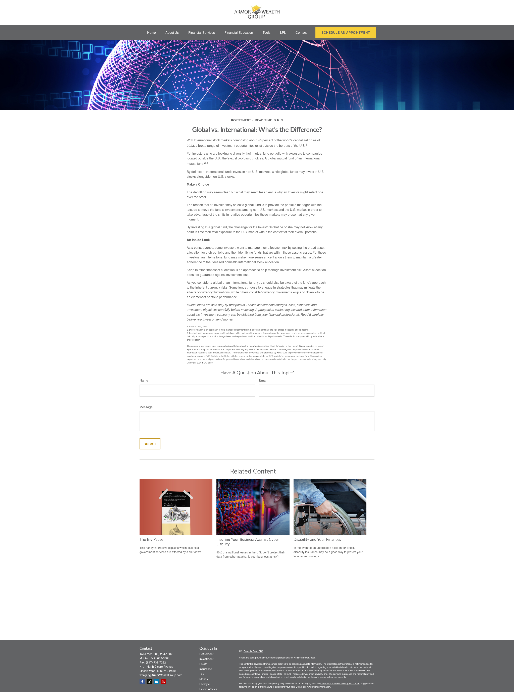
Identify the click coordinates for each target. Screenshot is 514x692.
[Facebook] (142, 681)
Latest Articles (208, 689)
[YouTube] (163, 681)
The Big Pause (151, 540)
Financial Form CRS (253, 651)
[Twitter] (149, 681)
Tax (201, 674)
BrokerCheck (308, 657)
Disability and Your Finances (317, 540)
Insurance (205, 669)
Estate (203, 664)
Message (146, 407)
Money (203, 679)
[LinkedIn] (156, 681)
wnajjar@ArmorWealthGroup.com (161, 675)
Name (144, 380)
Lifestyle (204, 684)
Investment (206, 659)
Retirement (206, 654)
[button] (151, 32)
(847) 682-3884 (159, 658)
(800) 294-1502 (162, 654)
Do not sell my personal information (313, 686)
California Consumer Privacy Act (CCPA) (340, 683)
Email (263, 380)
